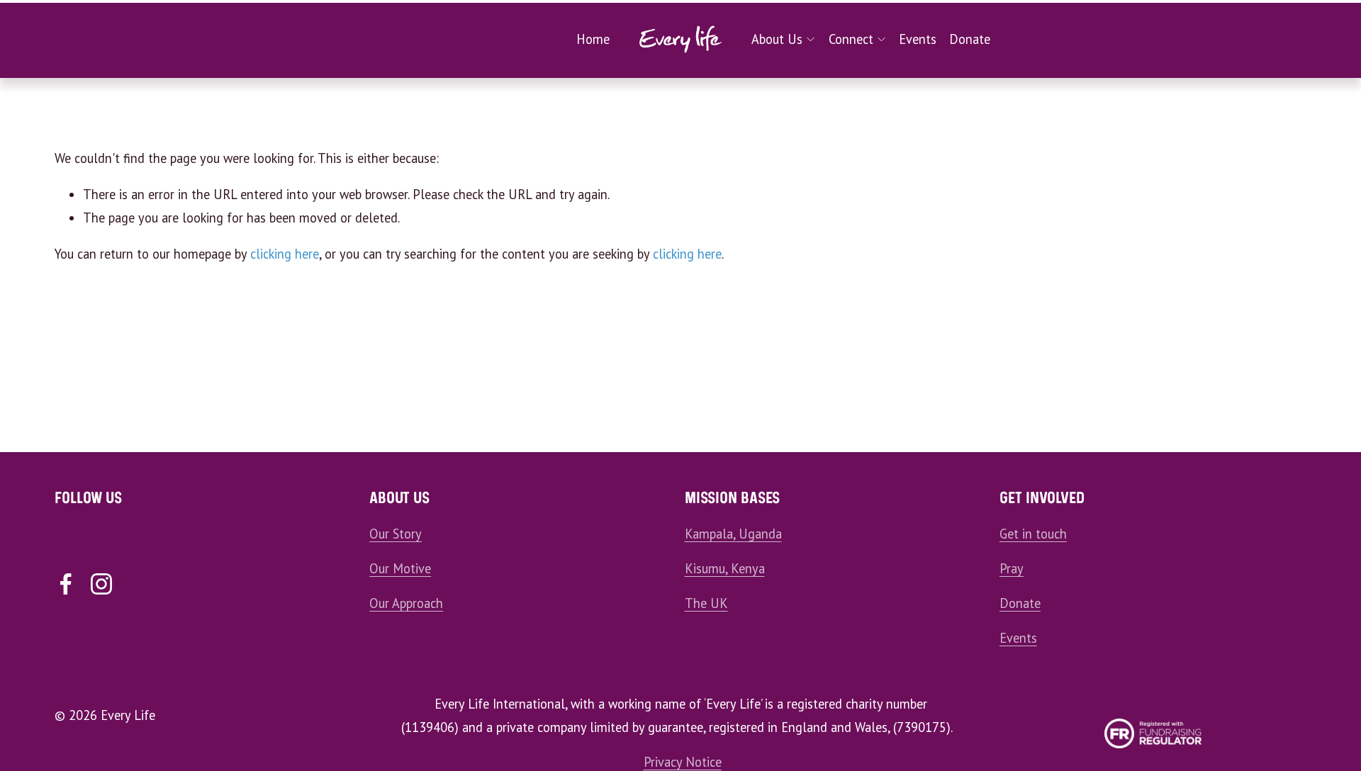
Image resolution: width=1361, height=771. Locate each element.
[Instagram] (101, 584)
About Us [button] (776, 38)
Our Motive (400, 568)
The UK (706, 603)
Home (593, 38)
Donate (969, 38)
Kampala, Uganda (733, 533)
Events (917, 38)
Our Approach (406, 603)
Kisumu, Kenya (725, 568)
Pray (1011, 568)
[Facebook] (66, 584)
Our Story (395, 533)
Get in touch (1033, 533)
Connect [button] (851, 38)
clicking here (284, 253)
